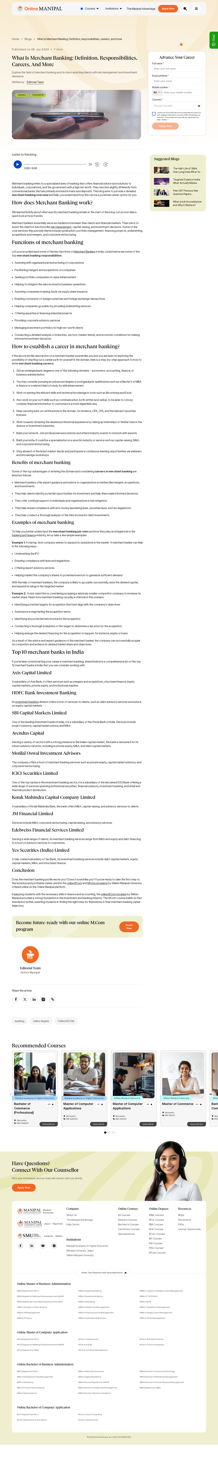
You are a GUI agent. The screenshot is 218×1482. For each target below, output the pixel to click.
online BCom (74, 883)
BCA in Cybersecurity (88, 1420)
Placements (184, 1220)
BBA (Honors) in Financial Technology (157, 1371)
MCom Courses (157, 1253)
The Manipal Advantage (141, 8)
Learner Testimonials (189, 1229)
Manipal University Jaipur (80, 1250)
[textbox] (164, 105)
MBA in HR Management (28, 1312)
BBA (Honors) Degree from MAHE (93, 1382)
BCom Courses (157, 1234)
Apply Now (168, 8)
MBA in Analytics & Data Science (32, 1307)
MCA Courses (156, 1220)
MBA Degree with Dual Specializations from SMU (40, 1302)
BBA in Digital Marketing (89, 1377)
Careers (21, 95)
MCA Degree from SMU (28, 1350)
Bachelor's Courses (128, 1224)
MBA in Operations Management (155, 1307)
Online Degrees (158, 1209)
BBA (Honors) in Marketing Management (159, 1377)
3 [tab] (113, 1133)
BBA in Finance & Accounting (30, 1388)
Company (72, 1209)
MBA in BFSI (145, 1302)
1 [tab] (105, 1133)
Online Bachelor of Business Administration (45, 1364)
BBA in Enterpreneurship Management (35, 1377)
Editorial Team (35, 82)
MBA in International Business (92, 1318)
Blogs (28, 39)
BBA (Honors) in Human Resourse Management (162, 1382)
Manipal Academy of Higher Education (87, 1246)
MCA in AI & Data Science (151, 1339)
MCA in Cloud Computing (152, 1344)
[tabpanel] (35, 1088)
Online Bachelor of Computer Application (43, 1407)
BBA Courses (156, 1224)
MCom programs (98, 883)
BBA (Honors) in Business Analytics (94, 1393)
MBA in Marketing (86, 1302)
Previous (9, 1092)
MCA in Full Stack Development (93, 1350)
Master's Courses (127, 1220)
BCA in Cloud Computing (90, 1414)
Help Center (73, 1224)
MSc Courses (156, 1248)
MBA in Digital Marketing (90, 1291)
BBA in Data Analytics (27, 1393)
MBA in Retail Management (152, 1318)
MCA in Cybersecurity (88, 1339)
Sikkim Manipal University (80, 1255)
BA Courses (155, 1238)
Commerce (37, 95)
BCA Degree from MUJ (27, 1414)
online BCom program (114, 894)
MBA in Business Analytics (90, 1296)
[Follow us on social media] (15, 999)
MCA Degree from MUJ (28, 1339)
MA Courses (155, 1243)
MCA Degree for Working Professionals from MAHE (40, 1344)
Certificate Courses (128, 1229)
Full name (158, 63)
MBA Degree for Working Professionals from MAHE (40, 1296)
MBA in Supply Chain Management (156, 1312)
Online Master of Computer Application (42, 1332)
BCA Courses (156, 1229)
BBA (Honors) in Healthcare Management (97, 1388)
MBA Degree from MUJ (28, 1291)
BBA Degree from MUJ (27, 1371)
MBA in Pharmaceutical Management (96, 1312)
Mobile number (161, 87)
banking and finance (24, 535)
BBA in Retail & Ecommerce (91, 1371)
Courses (90, 8)
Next (208, 1092)
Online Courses (128, 1209)
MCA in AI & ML (85, 1344)
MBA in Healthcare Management (93, 1307)
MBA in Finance (24, 1318)
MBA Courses (156, 1215)
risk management (61, 227)
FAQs (181, 1224)
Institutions (111, 8)
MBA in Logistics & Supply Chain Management (161, 1291)
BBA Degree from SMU (150, 1388)
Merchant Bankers (84, 251)
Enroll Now (129, 927)
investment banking (27, 701)
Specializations (126, 1234)
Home (15, 39)
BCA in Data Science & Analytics (32, 1420)
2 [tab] (109, 1133)
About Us (71, 1215)
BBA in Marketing (25, 1382)
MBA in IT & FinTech (149, 1296)
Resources (184, 1209)
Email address (160, 76)
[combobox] (157, 92)
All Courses (124, 1215)
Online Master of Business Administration (44, 1284)
